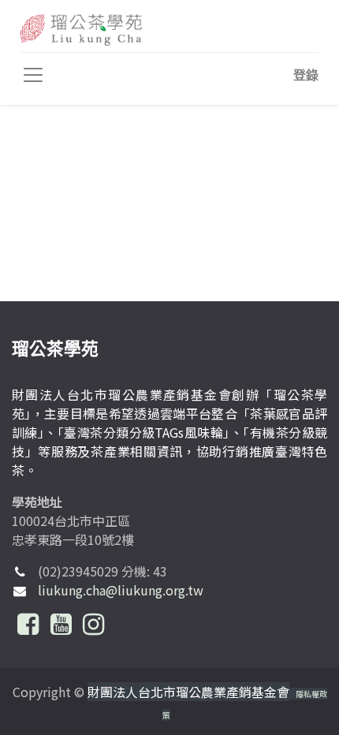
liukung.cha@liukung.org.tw (120, 589)
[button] (306, 75)
